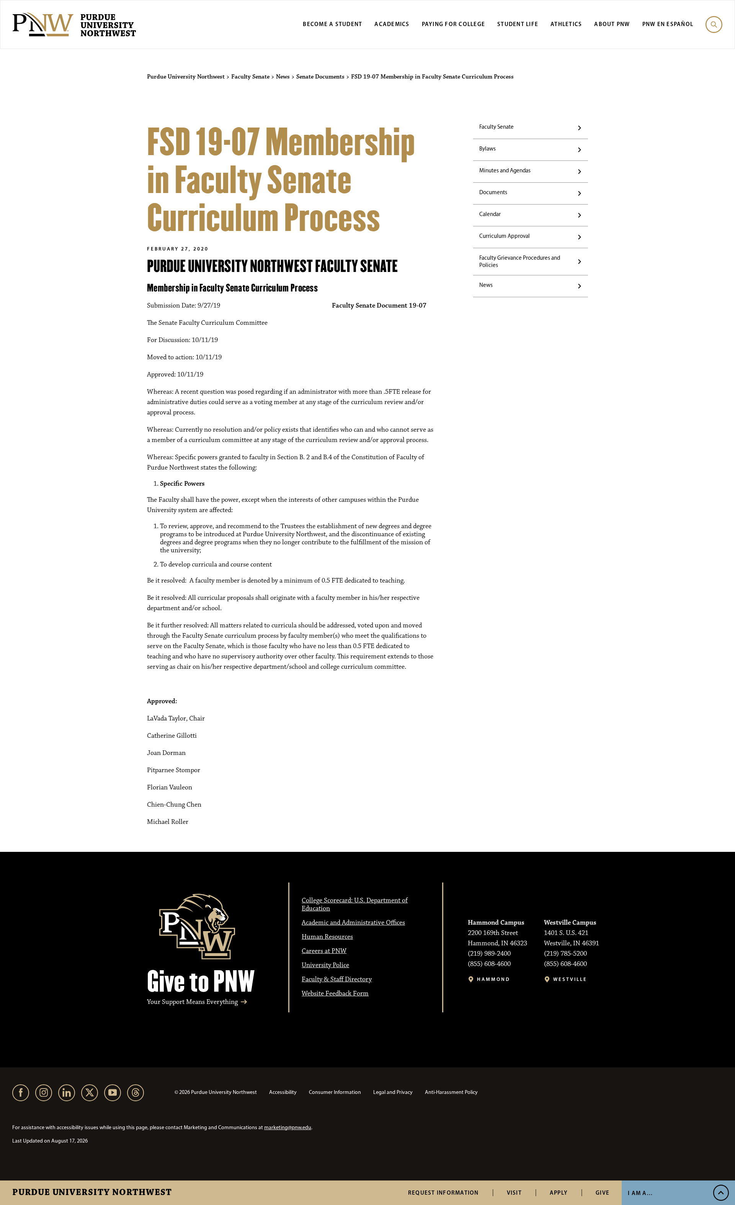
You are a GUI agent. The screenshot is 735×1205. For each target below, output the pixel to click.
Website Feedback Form (335, 993)
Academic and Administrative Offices (353, 922)
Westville (570, 979)
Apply (559, 1192)
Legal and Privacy (393, 1092)
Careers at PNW (324, 951)
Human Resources (327, 937)
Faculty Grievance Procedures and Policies (519, 261)
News (486, 285)
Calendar (490, 214)
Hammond (493, 979)
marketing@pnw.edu (287, 1127)
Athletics (566, 24)
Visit (514, 1192)
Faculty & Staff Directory (337, 979)
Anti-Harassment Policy (451, 1092)
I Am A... (640, 1193)
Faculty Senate (496, 126)
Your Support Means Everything (192, 1002)
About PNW (612, 24)
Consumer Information (335, 1092)
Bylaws (487, 148)
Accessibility (283, 1092)
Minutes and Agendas (505, 170)
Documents (493, 192)
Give (602, 1192)
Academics (391, 24)
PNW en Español (668, 24)
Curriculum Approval (504, 235)
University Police (325, 965)
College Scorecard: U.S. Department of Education (355, 904)
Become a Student (332, 24)
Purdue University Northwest (92, 1192)
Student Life (517, 24)
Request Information (443, 1192)
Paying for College (453, 24)
